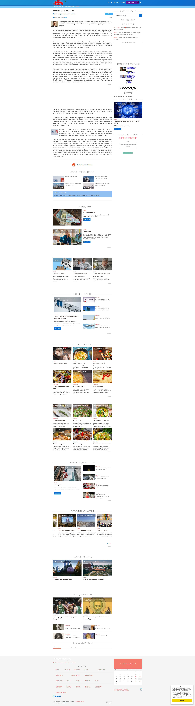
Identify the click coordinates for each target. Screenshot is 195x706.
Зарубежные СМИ (75, 675)
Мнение (86, 669)
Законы (97, 680)
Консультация (58, 211)
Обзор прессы (59, 675)
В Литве (77, 6)
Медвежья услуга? (58, 273)
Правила (87, 680)
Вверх (127, 690)
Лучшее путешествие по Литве (62, 579)
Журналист (68, 211)
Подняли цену (87, 231)
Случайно (64, 647)
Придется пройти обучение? (101, 273)
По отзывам (57, 647)
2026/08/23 (86, 207)
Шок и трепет (58, 485)
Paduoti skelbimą (131, 2)
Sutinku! (182, 700)
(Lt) (137, 1)
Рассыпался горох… (79, 386)
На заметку (77, 669)
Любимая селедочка (59, 420)
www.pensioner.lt (118, 689)
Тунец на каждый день (60, 363)
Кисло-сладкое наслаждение (102, 444)
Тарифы (68, 680)
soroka (55, 14)
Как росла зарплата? (89, 212)
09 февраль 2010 (63, 14)
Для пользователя (128, 138)
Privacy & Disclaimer (79, 701)
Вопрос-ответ (101, 669)
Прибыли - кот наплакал (71, 176)
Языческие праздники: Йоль (102, 635)
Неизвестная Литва (60, 561)
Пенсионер (58, 299)
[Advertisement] (82, 96)
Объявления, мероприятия (63, 467)
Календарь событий (60, 599)
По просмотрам (73, 647)
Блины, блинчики (98, 386)
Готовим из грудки (58, 444)
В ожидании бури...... (79, 530)
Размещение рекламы (70, 662)
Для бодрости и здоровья (101, 420)
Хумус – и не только (79, 363)
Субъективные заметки (65, 515)
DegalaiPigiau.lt (117, 690)
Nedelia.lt (55, 662)
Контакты (61, 662)
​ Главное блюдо (77, 444)
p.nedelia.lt (125, 689)
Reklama (123, 2)
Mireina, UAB (109, 701)
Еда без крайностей (99, 363)
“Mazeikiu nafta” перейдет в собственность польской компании (101, 178)
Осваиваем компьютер (80, 273)
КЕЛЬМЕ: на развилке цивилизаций (93, 579)
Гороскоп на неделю (122, 103)
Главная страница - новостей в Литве (63, 6)
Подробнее (87, 219)
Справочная (59, 680)
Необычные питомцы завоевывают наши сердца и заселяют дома (102, 496)
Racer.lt (123, 690)
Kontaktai (116, 2)
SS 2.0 (64, 702)
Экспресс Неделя (57, 348)
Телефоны (78, 680)
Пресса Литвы (88, 675)
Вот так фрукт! (77, 420)
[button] (55, 522)
